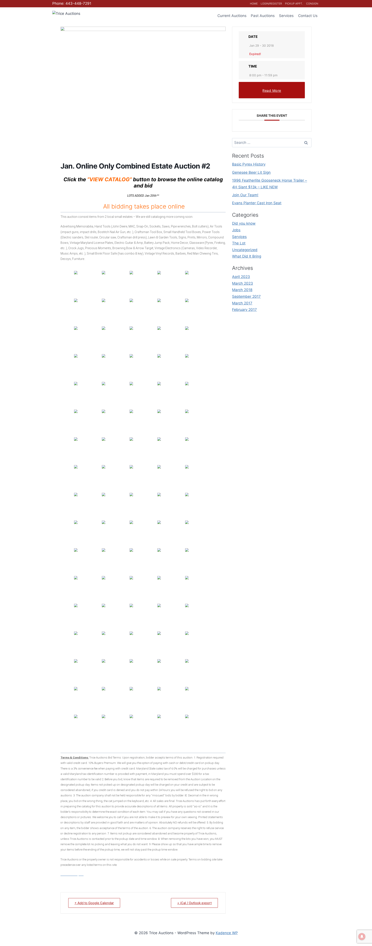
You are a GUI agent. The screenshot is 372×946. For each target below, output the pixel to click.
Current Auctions (231, 16)
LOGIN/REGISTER (271, 3)
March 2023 (242, 283)
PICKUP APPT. (294, 3)
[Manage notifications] (361, 936)
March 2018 (242, 290)
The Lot (238, 243)
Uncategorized (244, 250)
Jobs (236, 230)
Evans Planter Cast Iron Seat (256, 203)
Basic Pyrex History (248, 164)
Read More (271, 90)
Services (286, 16)
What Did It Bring (246, 256)
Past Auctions (263, 16)
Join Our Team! (245, 195)
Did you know (244, 223)
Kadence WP (227, 933)
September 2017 (246, 296)
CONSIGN (312, 3)
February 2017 (244, 309)
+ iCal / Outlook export (194, 903)
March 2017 (242, 303)
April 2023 (241, 277)
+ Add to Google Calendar (94, 903)
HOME (254, 3)
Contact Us (308, 16)
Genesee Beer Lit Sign (251, 172)
